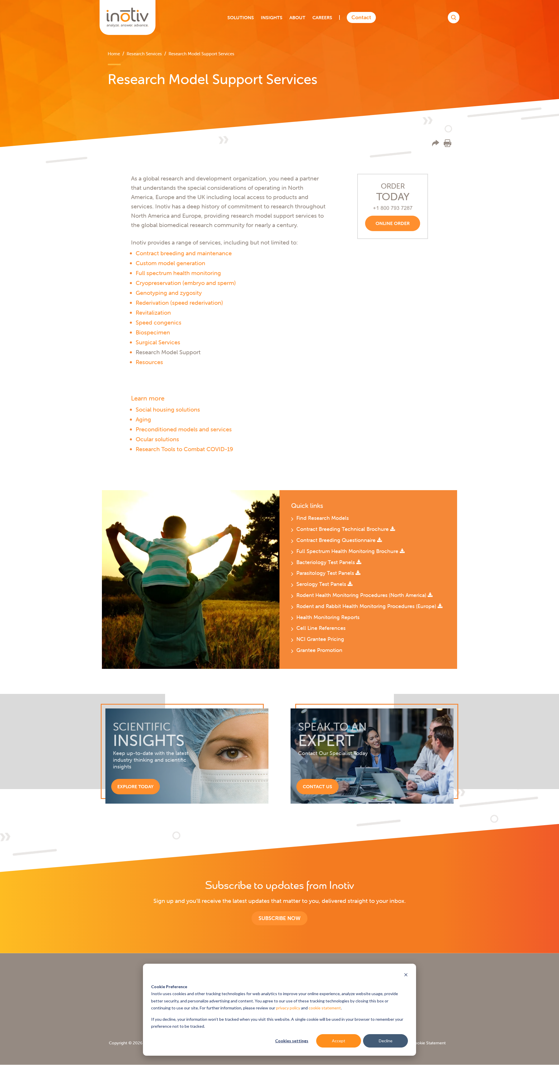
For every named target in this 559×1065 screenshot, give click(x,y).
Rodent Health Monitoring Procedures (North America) (362, 595)
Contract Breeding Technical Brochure (343, 529)
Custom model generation (170, 263)
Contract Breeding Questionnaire (336, 540)
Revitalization (153, 312)
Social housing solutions (168, 409)
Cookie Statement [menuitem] (429, 1042)
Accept (338, 1040)
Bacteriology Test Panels (326, 562)
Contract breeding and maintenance (184, 253)
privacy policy (288, 1007)
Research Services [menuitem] (144, 53)
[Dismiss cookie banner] (406, 975)
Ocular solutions (157, 439)
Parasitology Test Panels (325, 573)
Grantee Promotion (319, 650)
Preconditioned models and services (184, 429)
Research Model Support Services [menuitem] (201, 53)
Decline (385, 1040)
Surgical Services (158, 342)
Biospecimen (153, 332)
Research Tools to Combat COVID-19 (184, 449)
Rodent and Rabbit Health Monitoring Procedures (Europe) (367, 606)
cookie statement (325, 1007)
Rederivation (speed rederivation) (179, 302)
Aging (143, 419)
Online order (393, 223)
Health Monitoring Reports (328, 617)
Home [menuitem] (114, 53)
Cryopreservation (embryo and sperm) (186, 282)
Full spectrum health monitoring (178, 273)
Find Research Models (322, 518)
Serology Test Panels (322, 584)
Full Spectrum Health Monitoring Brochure (348, 551)
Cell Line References (321, 628)
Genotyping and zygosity (169, 292)
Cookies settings (291, 1040)
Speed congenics (158, 322)
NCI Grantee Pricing (320, 639)
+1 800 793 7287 (393, 208)
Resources (149, 362)
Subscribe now (279, 918)
